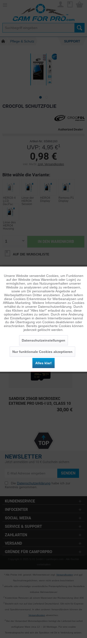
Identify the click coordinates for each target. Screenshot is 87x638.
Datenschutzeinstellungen (43, 340)
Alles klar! (43, 363)
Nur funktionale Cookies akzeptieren (42, 352)
